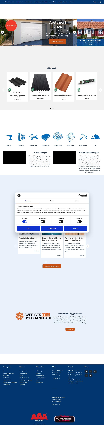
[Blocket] (91, 375)
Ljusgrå (13, 92)
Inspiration (37, 2)
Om (4, 371)
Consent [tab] (27, 201)
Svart (19, 92)
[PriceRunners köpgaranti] (64, 420)
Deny (28, 228)
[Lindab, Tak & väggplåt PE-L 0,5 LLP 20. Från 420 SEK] (40, 82)
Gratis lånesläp (23, 373)
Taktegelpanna (63, 96)
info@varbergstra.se (75, 370)
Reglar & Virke (58, 145)
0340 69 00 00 (78, 372)
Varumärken (28, 2)
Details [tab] (52, 201)
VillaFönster (6, 377)
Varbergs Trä (6, 367)
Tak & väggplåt (40, 95)
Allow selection (52, 228)
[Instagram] (95, 371)
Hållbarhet (19, 2)
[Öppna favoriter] (95, 2)
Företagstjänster (24, 382)
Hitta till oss (55, 378)
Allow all (75, 228)
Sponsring (22, 384)
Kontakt (71, 2)
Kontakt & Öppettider (8, 373)
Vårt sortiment (9, 2)
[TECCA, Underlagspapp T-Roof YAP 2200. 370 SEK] (86, 82)
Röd (18, 92)
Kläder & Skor (71, 145)
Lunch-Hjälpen (62, 2)
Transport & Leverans (25, 371)
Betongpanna (17, 96)
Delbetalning (39, 371)
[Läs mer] (38, 32)
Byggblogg (6, 375)
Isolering (21, 145)
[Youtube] (91, 371)
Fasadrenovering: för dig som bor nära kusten (74, 239)
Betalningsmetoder (40, 377)
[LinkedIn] (86, 375)
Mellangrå (15, 92)
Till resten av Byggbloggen (51, 266)
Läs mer (19, 39)
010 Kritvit (39, 92)
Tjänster (45, 2)
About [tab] (76, 201)
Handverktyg (33, 145)
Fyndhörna (53, 2)
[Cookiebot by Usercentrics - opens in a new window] (80, 195)
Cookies (38, 380)
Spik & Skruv (83, 145)
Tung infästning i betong (28, 238)
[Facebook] (86, 371)
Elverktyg (8, 145)
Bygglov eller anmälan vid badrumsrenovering (51, 239)
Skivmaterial (45, 145)
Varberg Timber (7, 380)
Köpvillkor (38, 373)
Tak (95, 145)
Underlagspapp (87, 95)
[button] (99, 2)
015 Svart (41, 92)
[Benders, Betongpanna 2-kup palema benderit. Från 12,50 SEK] (17, 82)
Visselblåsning (39, 382)
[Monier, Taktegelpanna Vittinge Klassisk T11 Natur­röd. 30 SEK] (63, 82)
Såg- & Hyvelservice (24, 377)
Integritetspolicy (40, 375)
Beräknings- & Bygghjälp (26, 380)
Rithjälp (21, 375)
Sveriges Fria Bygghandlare (10, 382)
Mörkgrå (16, 92)
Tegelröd (21, 92)
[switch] (43, 221)
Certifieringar (6, 384)
